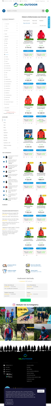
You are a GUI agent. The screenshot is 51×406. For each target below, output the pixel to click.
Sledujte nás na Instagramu (27, 305)
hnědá (11, 56)
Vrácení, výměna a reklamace (33, 371)
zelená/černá (11, 86)
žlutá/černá (11, 90)
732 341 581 (8, 367)
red (11, 74)
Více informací (9, 399)
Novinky (5, 140)
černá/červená (11, 68)
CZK (48, 1)
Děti (4, 125)
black (11, 77)
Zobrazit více (26, 300)
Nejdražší (41, 20)
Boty (5, 127)
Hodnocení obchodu (25, 278)
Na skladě (11, 23)
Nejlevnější (34, 20)
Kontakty (16, 1)
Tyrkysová (11, 63)
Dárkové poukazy (7, 145)
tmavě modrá (11, 70)
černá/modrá (11, 65)
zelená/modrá (11, 79)
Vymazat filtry (10, 112)
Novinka (11, 28)
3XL (30, 57)
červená (11, 54)
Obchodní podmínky (31, 375)
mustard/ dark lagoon (11, 101)
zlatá (11, 72)
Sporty (5, 130)
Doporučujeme (26, 20)
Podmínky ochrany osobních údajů (34, 377)
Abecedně (35, 23)
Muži (5, 120)
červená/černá (11, 83)
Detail (28, 50)
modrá (11, 52)
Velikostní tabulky (30, 373)
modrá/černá (11, 88)
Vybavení (6, 132)
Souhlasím (40, 391)
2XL (39, 57)
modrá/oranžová (11, 95)
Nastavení (9, 403)
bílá (11, 45)
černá (11, 47)
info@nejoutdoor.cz (9, 365)
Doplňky (5, 135)
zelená (11, 43)
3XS (41, 157)
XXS (24, 157)
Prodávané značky (30, 379)
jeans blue (11, 104)
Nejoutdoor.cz (8, 369)
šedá (11, 49)
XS (26, 157)
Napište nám (29, 381)
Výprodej (5, 137)
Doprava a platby (8, 1)
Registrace (42, 1)
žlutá (11, 40)
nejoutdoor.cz (8, 371)
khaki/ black (11, 97)
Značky (5, 147)
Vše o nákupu (24, 1)
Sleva (11, 30)
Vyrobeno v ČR (7, 142)
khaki (11, 61)
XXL (28, 57)
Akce (11, 26)
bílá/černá (11, 92)
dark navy (11, 99)
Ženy (5, 122)
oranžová (11, 58)
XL (25, 57)
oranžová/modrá (11, 81)
